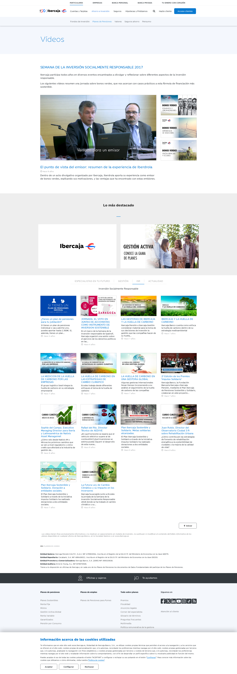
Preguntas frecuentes (131, 619)
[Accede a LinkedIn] (173, 601)
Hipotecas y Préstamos (136, 11)
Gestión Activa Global (50, 611)
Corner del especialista (131, 611)
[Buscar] (154, 11)
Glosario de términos (131, 615)
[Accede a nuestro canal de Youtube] (178, 601)
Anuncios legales (129, 607)
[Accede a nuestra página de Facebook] (163, 601)
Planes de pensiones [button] (50, 592)
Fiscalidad (125, 604)
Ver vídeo (77, 226)
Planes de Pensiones (102, 21)
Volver (188, 525)
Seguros (117, 11)
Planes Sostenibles (49, 600)
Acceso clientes (185, 11)
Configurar (151, 657)
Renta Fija (45, 604)
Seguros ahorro (132, 21)
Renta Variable (47, 615)
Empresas (97, 2)
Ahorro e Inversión (100, 11)
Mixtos (43, 607)
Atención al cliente (170, 611)
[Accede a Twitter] (168, 601)
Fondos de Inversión (80, 21)
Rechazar (89, 666)
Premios (124, 600)
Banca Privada (145, 2)
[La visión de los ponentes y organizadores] (179, 105)
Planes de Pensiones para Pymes (95, 600)
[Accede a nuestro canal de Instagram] (183, 601)
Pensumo (146, 21)
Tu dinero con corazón (173, 2)
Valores (118, 21)
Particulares (76, 2)
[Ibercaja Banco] (55, 9)
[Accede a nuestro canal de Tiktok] (189, 601)
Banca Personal (120, 2)
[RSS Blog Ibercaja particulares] (194, 601)
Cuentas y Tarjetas (79, 11)
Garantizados (46, 619)
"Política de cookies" (96, 660)
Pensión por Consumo (50, 623)
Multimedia (126, 623)
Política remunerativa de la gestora (137, 627)
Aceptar (49, 666)
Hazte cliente (165, 11)
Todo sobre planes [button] (129, 592)
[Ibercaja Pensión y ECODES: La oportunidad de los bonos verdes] (179, 150)
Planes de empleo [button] (88, 592)
